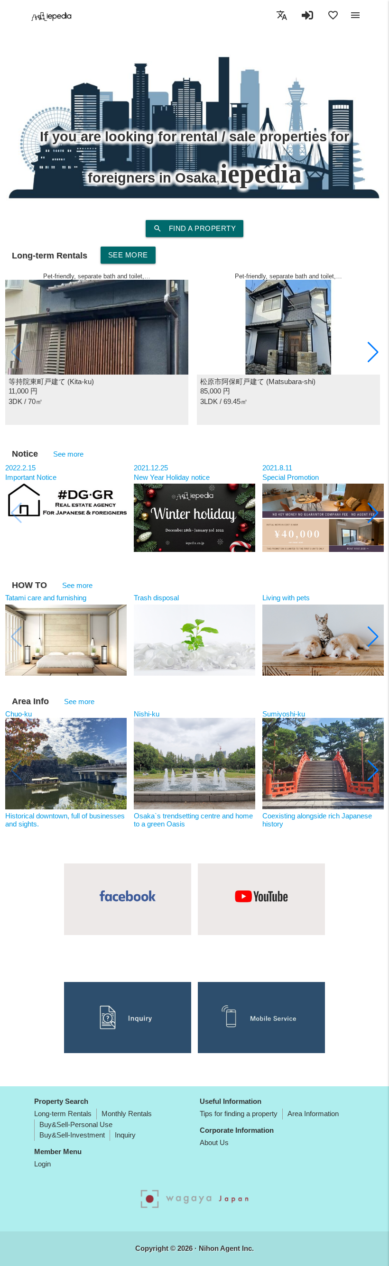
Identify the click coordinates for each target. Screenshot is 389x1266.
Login (42, 1164)
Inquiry (125, 1135)
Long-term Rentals (63, 1114)
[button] (373, 352)
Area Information (313, 1114)
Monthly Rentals (127, 1114)
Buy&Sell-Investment (72, 1135)
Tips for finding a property (239, 1114)
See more (128, 255)
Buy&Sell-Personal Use (75, 1124)
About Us (214, 1142)
